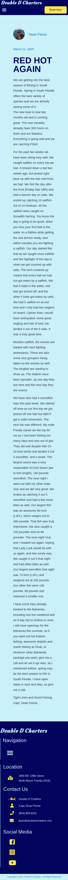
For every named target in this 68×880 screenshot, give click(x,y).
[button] (4, 9)
